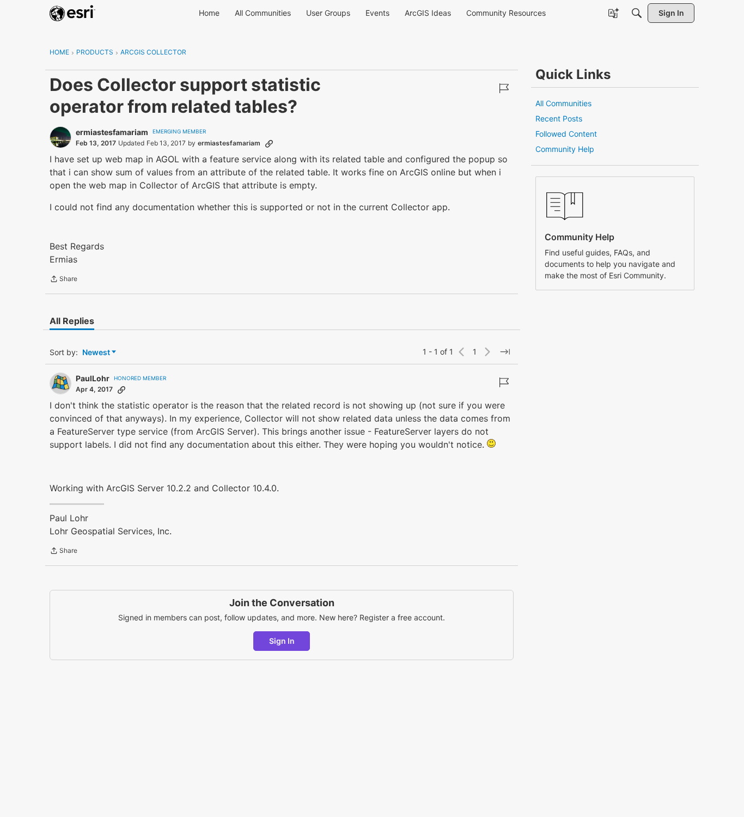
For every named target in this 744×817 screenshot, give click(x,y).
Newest (96, 352)
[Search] (637, 13)
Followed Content (566, 133)
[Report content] (504, 88)
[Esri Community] (72, 13)
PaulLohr (92, 378)
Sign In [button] (282, 640)
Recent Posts (558, 118)
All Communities (563, 103)
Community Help (564, 149)
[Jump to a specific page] (505, 352)
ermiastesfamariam (112, 132)
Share (63, 280)
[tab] (72, 321)
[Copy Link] (269, 143)
